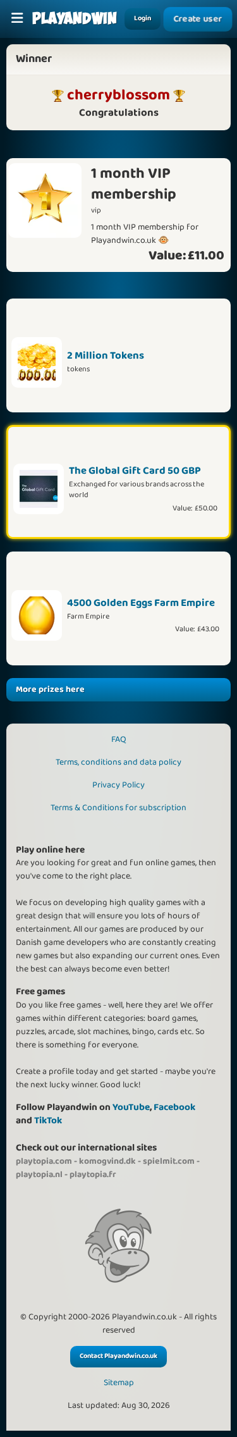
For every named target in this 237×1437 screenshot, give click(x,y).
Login (142, 18)
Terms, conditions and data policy (118, 762)
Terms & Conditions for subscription (118, 808)
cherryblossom (118, 95)
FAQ (118, 739)
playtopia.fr (93, 1174)
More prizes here (50, 689)
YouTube (131, 1107)
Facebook (174, 1107)
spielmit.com (169, 1161)
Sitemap (119, 1383)
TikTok (48, 1120)
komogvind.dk (107, 1161)
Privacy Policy (118, 785)
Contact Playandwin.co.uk (118, 1356)
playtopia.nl (39, 1174)
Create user (198, 19)
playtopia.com (44, 1161)
